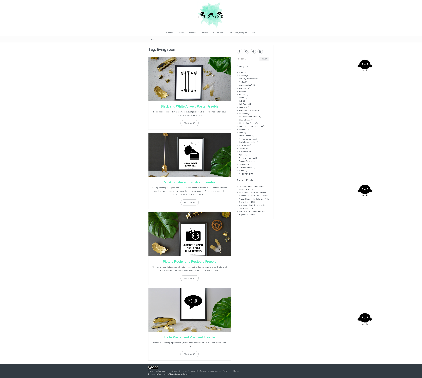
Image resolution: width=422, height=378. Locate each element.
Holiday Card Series (247, 123)
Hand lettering (244, 120)
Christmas (243, 88)
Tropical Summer (245, 161)
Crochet (242, 95)
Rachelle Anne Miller (247, 142)
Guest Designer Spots (238, 33)
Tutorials (204, 33)
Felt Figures (244, 104)
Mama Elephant (245, 136)
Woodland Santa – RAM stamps (251, 186)
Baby (241, 72)
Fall (240, 101)
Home (152, 39)
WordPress (162, 374)
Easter (241, 98)
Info (253, 33)
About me (169, 33)
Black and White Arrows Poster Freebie (189, 106)
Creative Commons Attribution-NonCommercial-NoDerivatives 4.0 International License (206, 371)
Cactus (242, 82)
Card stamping (245, 85)
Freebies (192, 33)
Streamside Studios (247, 158)
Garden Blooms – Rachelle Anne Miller (254, 199)
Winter (241, 171)
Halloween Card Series (248, 117)
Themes (181, 33)
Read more (189, 123)
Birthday (242, 76)
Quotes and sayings (247, 139)
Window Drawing (245, 167)
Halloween (243, 114)
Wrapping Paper (245, 174)
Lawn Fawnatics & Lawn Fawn (251, 126)
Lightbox (242, 129)
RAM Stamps (244, 145)
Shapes (242, 148)
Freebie (242, 107)
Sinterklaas (243, 152)
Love (241, 133)
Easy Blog (187, 374)
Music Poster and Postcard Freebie (189, 182)
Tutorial (242, 164)
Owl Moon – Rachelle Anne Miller (252, 205)
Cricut (241, 91)
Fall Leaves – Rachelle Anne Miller (252, 212)
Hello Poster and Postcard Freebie (189, 337)
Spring (241, 155)
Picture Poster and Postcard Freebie (189, 261)
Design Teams (219, 33)
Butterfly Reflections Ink (248, 79)
